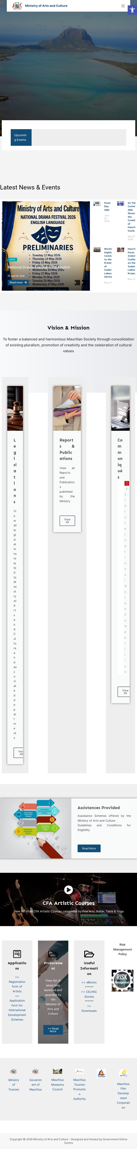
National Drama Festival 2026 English (38, 267)
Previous (77, 282)
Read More (89, 848)
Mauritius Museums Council (57, 1084)
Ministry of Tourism (13, 1084)
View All (21, 753)
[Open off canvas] (123, 6)
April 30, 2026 (17, 276)
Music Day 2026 (107, 206)
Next (84, 282)
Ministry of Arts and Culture (46, 6)
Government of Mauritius (35, 1084)
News (12, 259)
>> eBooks (89, 982)
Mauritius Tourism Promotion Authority (79, 1089)
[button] (132, 10)
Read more (15, 282)
